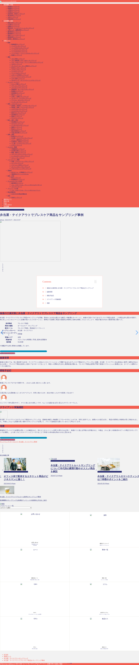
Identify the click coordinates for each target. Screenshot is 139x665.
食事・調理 (11, 134)
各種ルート (7, 40)
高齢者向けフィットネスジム (20, 174)
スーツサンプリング (17, 163)
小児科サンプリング (13, 24)
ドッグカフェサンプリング (19, 49)
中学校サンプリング (13, 12)
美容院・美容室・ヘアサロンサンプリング (23, 105)
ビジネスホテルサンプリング (20, 125)
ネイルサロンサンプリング (19, 111)
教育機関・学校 (8, 4)
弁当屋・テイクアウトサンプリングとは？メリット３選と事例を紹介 (23, 351)
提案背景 (49, 292)
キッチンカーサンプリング (19, 102)
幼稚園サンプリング (13, 8)
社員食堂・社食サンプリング (20, 141)
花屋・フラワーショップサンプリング (22, 161)
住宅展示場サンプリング (18, 150)
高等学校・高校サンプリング (16, 13)
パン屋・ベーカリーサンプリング (21, 143)
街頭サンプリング (16, 197)
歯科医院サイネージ (17, 183)
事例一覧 (6, 201)
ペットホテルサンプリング (19, 51)
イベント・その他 (13, 188)
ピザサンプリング (16, 145)
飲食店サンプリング (17, 136)
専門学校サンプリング (14, 15)
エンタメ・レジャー (13, 82)
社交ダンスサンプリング (18, 67)
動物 (9, 42)
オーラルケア (14, 442)
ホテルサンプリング (17, 123)
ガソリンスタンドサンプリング (20, 167)
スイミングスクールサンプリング (21, 76)
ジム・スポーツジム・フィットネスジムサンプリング (27, 62)
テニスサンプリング (17, 71)
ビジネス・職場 (12, 147)
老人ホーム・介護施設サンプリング (22, 172)
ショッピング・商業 (13, 159)
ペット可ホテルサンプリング (20, 48)
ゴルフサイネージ (16, 186)
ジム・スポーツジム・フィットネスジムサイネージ (26, 185)
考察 (48, 303)
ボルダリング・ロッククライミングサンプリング (25, 80)
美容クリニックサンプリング (16, 35)
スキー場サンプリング (18, 78)
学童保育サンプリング (14, 19)
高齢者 (10, 170)
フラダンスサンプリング (18, 69)
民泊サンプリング (16, 129)
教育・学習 (11, 176)
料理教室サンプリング (18, 179)
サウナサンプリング (17, 118)
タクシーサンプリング (18, 158)
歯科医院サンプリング (14, 31)
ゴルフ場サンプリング (18, 58)
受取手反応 (50, 295)
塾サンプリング (16, 177)
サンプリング (4, 442)
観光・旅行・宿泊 (13, 120)
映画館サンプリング (17, 91)
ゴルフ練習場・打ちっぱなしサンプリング (23, 60)
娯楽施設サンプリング (18, 93)
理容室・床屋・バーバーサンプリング (22, 107)
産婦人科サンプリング (14, 22)
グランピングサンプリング (19, 86)
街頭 (9, 195)
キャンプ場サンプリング (18, 84)
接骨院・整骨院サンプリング (16, 39)
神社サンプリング (16, 95)
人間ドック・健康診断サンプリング (18, 30)
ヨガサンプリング (16, 64)
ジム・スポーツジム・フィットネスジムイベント (25, 190)
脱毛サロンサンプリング (18, 113)
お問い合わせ (8, 204)
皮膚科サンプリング (13, 26)
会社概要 (6, 206)
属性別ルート (8, 199)
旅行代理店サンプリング (18, 131)
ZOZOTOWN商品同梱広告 (19, 194)
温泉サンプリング (16, 116)
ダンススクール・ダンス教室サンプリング (23, 66)
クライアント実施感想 (54, 299)
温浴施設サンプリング (18, 114)
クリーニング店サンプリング (20, 165)
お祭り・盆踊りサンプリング (20, 96)
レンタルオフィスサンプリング (20, 156)
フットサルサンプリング (18, 73)
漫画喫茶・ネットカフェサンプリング (22, 89)
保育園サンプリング (13, 6)
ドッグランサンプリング (18, 46)
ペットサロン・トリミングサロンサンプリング (25, 53)
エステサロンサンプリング (19, 109)
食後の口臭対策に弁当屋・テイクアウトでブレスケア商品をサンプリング (70, 288)
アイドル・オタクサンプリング (20, 100)
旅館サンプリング (16, 127)
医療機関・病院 (8, 21)
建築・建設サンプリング (18, 152)
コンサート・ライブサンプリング (21, 98)
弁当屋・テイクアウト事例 (28, 442)
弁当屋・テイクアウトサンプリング (22, 138)
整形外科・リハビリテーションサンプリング (21, 28)
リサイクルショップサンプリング (21, 168)
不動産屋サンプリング (18, 149)
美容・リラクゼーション (15, 104)
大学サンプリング (13, 17)
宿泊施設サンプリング (18, 122)
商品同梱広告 (12, 192)
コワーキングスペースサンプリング (22, 154)
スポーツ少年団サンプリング (20, 75)
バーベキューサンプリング (19, 87)
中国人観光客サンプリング (19, 132)
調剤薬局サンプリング (14, 37)
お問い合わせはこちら (7, 353)
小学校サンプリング (13, 10)
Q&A (5, 203)
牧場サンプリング (16, 55)
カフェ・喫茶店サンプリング (20, 140)
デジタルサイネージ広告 (15, 181)
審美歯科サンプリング (14, 33)
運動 (9, 57)
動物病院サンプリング (18, 44)
